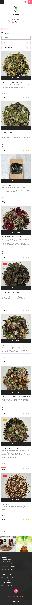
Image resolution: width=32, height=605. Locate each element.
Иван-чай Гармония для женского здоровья (14, 345)
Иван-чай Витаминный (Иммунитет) (11, 448)
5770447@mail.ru (8, 585)
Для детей (6, 37)
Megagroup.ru (16, 601)
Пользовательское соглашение (16, 596)
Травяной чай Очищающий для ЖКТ (11, 82)
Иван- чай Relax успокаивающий (11, 237)
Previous (25, 531)
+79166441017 (15, 21)
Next (29, 531)
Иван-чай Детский (6, 132)
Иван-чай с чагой (6, 185)
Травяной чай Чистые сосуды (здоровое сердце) (15, 396)
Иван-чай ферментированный (10, 292)
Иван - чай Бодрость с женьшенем (11, 504)
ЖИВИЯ (16, 15)
